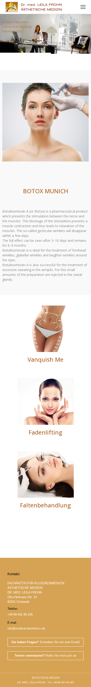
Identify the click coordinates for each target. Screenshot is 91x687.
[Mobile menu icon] (83, 7)
